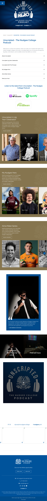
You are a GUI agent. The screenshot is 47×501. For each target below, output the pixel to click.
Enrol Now (28, 471)
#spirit (37, 424)
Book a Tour (19, 471)
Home (4, 35)
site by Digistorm (23, 499)
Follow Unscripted (7, 237)
